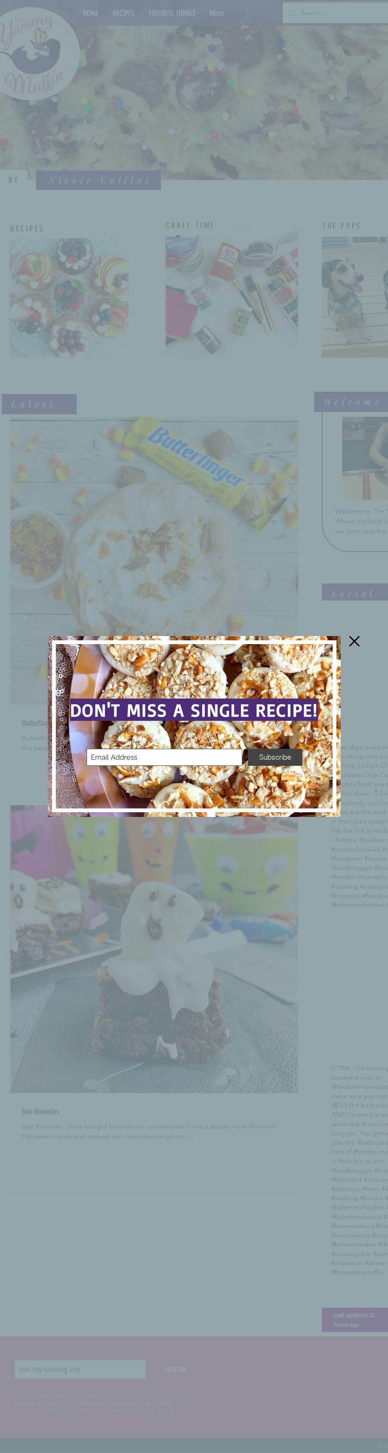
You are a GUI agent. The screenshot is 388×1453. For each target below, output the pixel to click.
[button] (354, 641)
